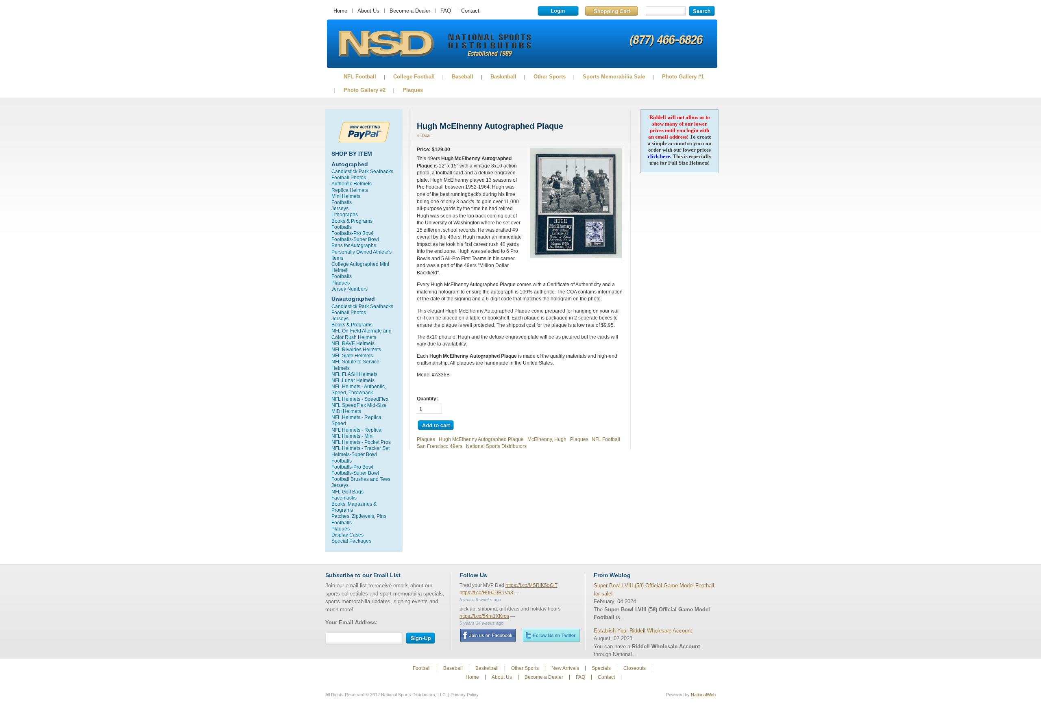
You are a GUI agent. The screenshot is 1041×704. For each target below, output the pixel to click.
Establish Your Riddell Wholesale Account (643, 631)
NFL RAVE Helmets (353, 343)
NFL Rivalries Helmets (356, 349)
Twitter (551, 635)
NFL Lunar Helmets (353, 380)
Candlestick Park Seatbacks (362, 171)
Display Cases (347, 534)
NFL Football (360, 77)
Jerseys (339, 208)
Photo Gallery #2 (364, 90)
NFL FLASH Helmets (354, 374)
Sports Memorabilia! (386, 44)
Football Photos (348, 177)
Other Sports (550, 77)
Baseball (462, 77)
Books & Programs (351, 221)
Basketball (503, 77)
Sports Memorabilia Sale (614, 77)
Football (422, 668)
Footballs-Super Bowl (355, 239)
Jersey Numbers (349, 288)
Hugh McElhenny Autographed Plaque (481, 439)
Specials (601, 668)
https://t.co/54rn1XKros (484, 616)
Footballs (341, 202)
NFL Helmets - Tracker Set (360, 448)
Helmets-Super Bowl (354, 454)
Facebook (488, 635)
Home (340, 11)
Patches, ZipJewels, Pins (358, 516)
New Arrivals (565, 668)
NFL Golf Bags (347, 491)
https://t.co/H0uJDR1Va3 (486, 592)
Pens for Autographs (353, 245)
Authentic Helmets (351, 183)
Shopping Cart (611, 11)
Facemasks (344, 497)
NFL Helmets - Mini (352, 436)
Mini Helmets (345, 196)
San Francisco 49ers (439, 446)
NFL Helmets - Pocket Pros (361, 442)
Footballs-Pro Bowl (352, 233)
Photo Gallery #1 (683, 77)
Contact (470, 11)
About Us (368, 11)
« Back (424, 135)
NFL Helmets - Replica (356, 429)
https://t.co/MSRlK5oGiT (531, 585)
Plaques (413, 90)
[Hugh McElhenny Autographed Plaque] (576, 256)
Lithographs (344, 214)
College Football (414, 77)
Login (558, 11)
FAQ (445, 11)
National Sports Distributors (496, 446)
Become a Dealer (410, 11)
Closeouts (634, 668)
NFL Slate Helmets (352, 355)
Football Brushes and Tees (360, 479)
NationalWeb (703, 694)
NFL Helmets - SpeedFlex (359, 399)
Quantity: (427, 398)
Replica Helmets (349, 190)
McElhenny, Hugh (546, 439)
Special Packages (351, 540)
